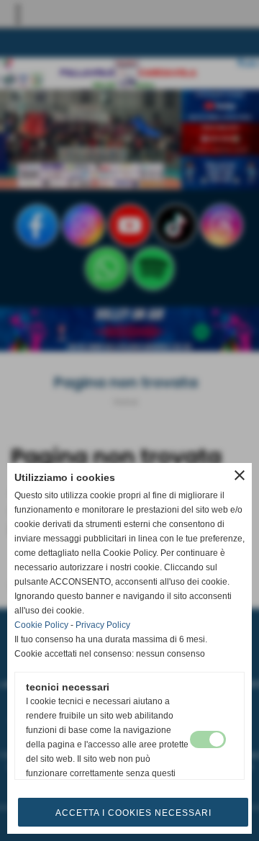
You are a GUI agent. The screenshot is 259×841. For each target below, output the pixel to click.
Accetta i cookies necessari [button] (133, 813)
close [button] (239, 475)
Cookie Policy (41, 625)
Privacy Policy (103, 625)
